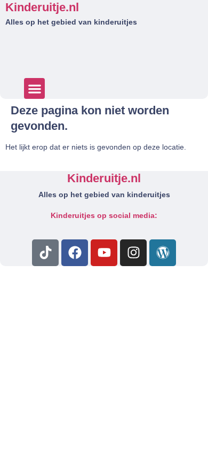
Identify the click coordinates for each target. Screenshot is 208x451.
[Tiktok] (45, 252)
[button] (34, 88)
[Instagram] (133, 252)
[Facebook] (74, 252)
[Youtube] (104, 252)
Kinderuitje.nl (42, 7)
